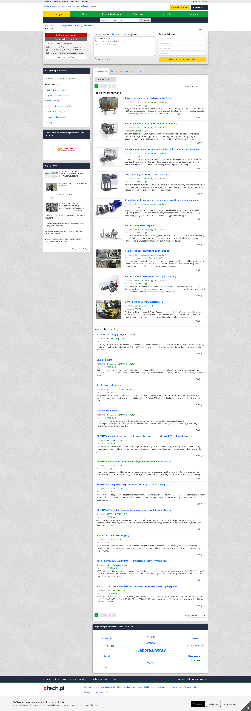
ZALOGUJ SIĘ (200, 7)
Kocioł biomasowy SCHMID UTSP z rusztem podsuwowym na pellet (132, 560)
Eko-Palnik (153, 258)
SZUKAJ (145, 20)
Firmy (84, 14)
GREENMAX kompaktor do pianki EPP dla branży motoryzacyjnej (130, 484)
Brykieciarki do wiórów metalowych (144, 301)
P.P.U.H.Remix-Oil (113, 539)
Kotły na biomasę (54, 89)
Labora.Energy (141, 105)
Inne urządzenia (54, 117)
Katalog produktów (66, 25)
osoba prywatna (130, 34)
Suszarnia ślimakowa (107, 410)
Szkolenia (138, 71)
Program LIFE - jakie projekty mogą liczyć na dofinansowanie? (63, 232)
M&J (107, 656)
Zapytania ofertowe (111, 14)
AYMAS (138, 309)
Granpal (150, 643)
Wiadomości (139, 14)
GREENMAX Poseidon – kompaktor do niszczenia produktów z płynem (133, 509)
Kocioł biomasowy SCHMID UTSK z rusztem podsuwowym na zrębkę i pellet (136, 586)
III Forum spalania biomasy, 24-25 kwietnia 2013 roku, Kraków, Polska (64, 224)
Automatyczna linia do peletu (140, 225)
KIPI (160, 258)
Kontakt (73, 679)
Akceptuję (106, 59)
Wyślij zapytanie (181, 7)
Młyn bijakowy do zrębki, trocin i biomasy (147, 174)
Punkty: (200, 117)
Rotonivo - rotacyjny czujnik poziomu (116, 334)
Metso (151, 663)
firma (117, 34)
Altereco (195, 638)
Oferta (56, 679)
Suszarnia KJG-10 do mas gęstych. (114, 535)
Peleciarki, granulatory (57, 106)
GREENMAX (111, 443)
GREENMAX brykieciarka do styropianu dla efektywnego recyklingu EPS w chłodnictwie (142, 436)
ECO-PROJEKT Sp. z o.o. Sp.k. (147, 306)
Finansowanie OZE (66, 195)
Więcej (193, 14)
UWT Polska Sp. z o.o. (115, 338)
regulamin (111, 59)
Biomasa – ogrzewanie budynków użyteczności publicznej (65, 217)
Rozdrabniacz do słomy (108, 385)
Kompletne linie (54, 111)
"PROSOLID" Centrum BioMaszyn (120, 364)
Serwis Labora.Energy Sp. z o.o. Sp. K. (150, 102)
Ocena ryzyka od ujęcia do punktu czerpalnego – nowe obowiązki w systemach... (71, 174)
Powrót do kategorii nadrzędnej (61, 78)
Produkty (56, 14)
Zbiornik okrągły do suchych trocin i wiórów (148, 98)
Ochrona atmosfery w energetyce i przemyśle (73, 185)
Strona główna (50, 25)
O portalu (47, 679)
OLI (107, 667)
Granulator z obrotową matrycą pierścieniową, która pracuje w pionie (162, 199)
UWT (109, 341)
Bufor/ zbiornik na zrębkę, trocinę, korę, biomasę (151, 123)
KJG (108, 542)
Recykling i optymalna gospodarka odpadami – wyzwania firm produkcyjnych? (72, 206)
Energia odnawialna (85, 25)
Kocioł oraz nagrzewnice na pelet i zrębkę (147, 250)
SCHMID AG (112, 568)
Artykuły (167, 14)
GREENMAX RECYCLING (116, 440)
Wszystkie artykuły (79, 248)
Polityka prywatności (99, 679)
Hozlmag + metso (195, 658)
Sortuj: (187, 86)
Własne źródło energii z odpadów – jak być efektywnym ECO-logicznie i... (63, 240)
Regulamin (83, 679)
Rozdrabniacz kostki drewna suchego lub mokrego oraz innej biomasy (162, 148)
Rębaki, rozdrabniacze (57, 95)
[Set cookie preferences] (246, 706)
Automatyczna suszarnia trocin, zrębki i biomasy (151, 276)
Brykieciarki (52, 100)
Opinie (64, 679)
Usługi (126, 71)
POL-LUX (151, 637)
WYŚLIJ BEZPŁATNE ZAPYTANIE (182, 59)
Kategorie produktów (55, 70)
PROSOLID (111, 367)
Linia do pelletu (104, 359)
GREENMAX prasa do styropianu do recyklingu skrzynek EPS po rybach (133, 461)
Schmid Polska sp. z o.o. (116, 565)
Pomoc (114, 679)
